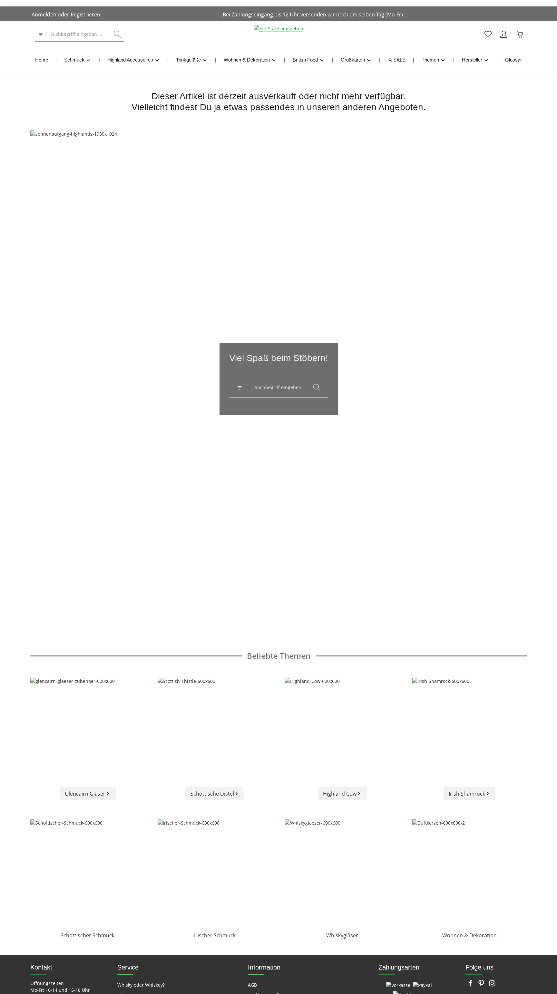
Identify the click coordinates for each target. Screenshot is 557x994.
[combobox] (78, 34)
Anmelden (44, 14)
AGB (252, 985)
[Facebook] (471, 985)
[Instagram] (492, 985)
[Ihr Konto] (503, 34)
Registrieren (85, 14)
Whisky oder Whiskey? (141, 985)
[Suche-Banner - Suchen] (317, 388)
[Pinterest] (482, 985)
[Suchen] (117, 34)
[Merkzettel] (488, 34)
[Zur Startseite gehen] (278, 34)
